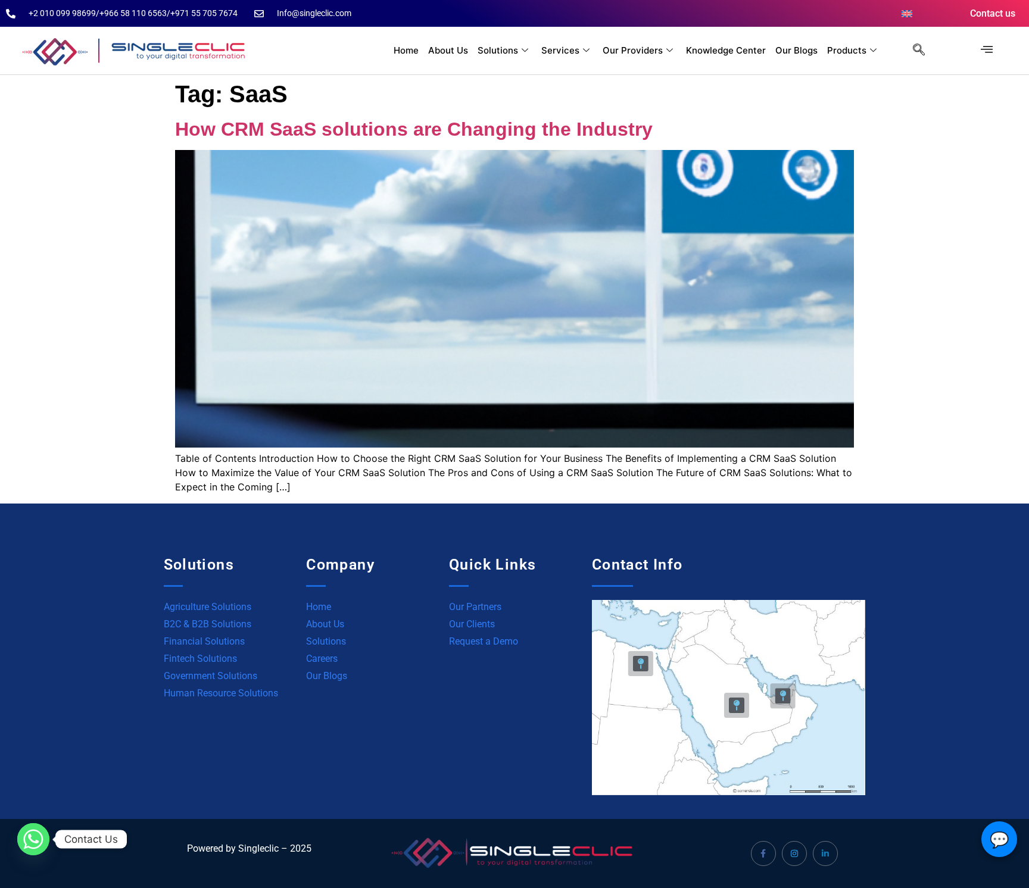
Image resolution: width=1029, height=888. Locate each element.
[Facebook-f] (763, 853)
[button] (913, 50)
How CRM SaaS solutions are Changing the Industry (414, 129)
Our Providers (633, 50)
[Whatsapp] (33, 839)
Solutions (498, 50)
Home (406, 50)
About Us (448, 50)
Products (846, 50)
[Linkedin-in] (825, 853)
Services (560, 50)
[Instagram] (794, 853)
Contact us (992, 13)
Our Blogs (796, 50)
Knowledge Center (726, 50)
